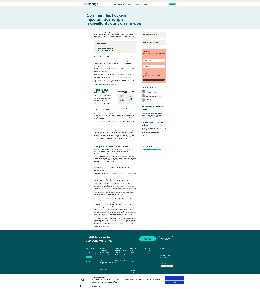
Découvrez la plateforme (147, 238)
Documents (165, 1)
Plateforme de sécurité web (152, 149)
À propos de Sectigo (149, 250)
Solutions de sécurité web (120, 258)
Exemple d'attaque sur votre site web (104, 48)
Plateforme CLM (118, 252)
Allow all (174, 278)
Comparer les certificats (105, 252)
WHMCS (116, 262)
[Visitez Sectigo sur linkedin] (90, 262)
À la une (131, 250)
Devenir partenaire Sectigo (120, 250)
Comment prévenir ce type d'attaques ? (105, 50)
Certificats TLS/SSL (104, 250)
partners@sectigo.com (164, 257)
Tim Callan (148, 90)
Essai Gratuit (173, 1)
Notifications (132, 270)
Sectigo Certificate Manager (105, 254)
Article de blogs (133, 252)
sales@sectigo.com (163, 252)
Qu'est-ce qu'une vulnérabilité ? (103, 46)
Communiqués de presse (135, 257)
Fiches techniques (133, 265)
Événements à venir (134, 263)
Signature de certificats (105, 257)
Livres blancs (132, 268)
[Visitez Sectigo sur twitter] (87, 262)
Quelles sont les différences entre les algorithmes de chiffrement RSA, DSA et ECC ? (152, 122)
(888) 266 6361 (165, 263)
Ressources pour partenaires (121, 260)
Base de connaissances (134, 254)
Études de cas (133, 261)
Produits (102, 248)
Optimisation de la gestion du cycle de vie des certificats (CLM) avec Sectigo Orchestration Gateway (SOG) (153, 115)
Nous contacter (148, 259)
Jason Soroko (149, 99)
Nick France (149, 95)
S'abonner (89, 257)
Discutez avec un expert (166, 238)
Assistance (157, 1)
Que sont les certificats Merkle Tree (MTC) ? (154, 128)
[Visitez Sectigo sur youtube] (93, 262)
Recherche (136, 1)
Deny (174, 282)
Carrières (147, 254)
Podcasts (132, 272)
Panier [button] (142, 1)
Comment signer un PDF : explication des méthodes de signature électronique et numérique (153, 108)
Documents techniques (134, 259)
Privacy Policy (157, 74)
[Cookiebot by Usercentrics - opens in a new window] (83, 286)
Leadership (147, 252)
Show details (95, 286)
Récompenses (148, 257)
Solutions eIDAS (103, 269)
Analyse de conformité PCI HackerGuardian (105, 266)
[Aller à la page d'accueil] (91, 4)
